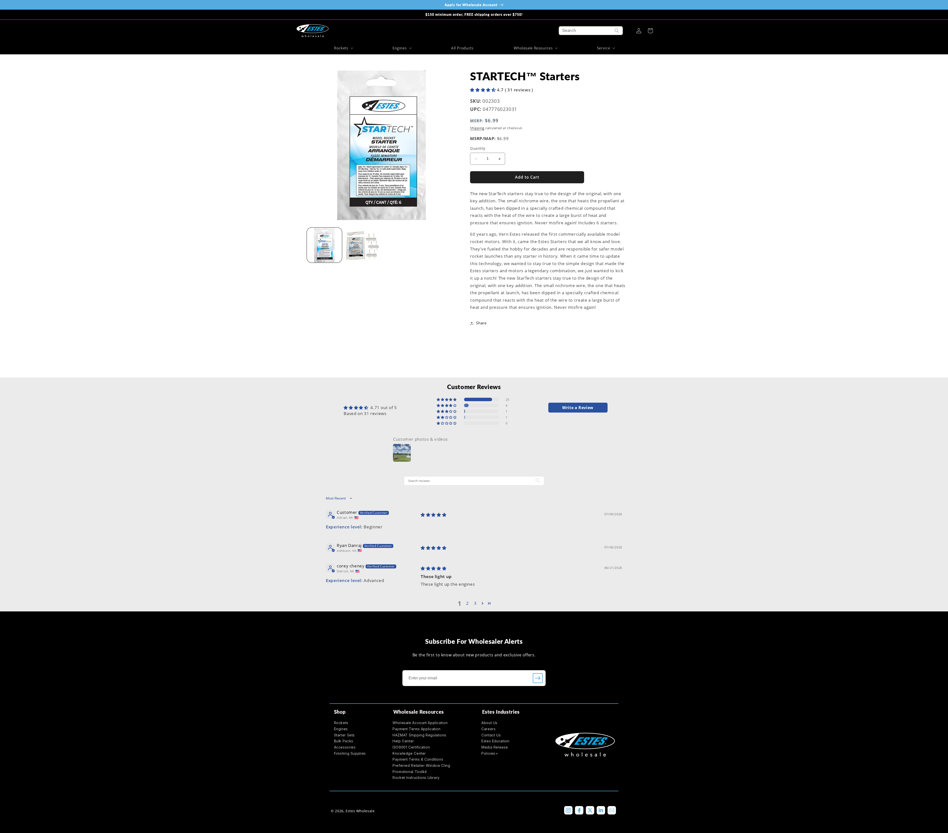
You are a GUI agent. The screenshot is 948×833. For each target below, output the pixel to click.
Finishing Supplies (350, 753)
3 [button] (475, 603)
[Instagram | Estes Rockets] (568, 810)
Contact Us (491, 735)
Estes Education (495, 741)
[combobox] (591, 30)
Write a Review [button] (577, 407)
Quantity (477, 148)
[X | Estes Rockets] (590, 810)
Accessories (345, 747)
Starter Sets (344, 735)
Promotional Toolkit (410, 772)
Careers (488, 729)
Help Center (403, 741)
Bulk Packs (343, 741)
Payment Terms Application (417, 729)
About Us (489, 723)
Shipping (477, 128)
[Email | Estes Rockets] (612, 810)
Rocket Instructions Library (416, 777)
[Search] (617, 30)
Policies (488, 753)
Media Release (494, 747)
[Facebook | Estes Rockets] (579, 810)
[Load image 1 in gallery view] (324, 245)
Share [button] (481, 323)
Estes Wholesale (360, 811)
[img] (433, 515)
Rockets (341, 723)
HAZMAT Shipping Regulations (419, 735)
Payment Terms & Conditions (418, 759)
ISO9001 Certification (411, 747)
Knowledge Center (409, 753)
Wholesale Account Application (420, 723)
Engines (341, 729)
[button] (343, 47)
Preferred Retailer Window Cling (421, 765)
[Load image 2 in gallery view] (362, 245)
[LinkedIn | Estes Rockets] (601, 810)
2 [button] (467, 603)
